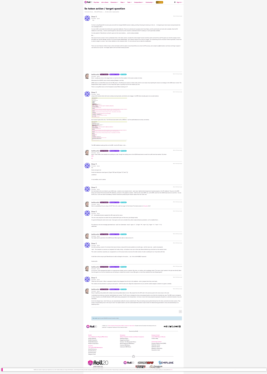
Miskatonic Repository (157, 348)
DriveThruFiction (92, 351)
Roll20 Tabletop (92, 338)
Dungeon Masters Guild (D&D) (159, 343)
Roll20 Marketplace (93, 342)
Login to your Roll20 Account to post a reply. (108, 318)
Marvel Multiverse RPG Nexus (127, 343)
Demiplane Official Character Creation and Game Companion (132, 336)
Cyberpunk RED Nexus (125, 347)
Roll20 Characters (92, 340)
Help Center (132, 325)
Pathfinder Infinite (156, 345)
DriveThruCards (92, 352)
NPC (92, 156)
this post (145, 206)
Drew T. (94, 16)
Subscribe (160, 2)
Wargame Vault (92, 354)
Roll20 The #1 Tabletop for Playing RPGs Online (98, 336)
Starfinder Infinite (156, 346)
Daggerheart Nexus (124, 340)
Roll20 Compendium (93, 343)
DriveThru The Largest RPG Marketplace (95, 346)
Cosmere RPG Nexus (125, 345)
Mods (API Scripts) (98, 12)
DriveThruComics (92, 349)
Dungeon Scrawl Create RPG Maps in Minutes (158, 336)
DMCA (122, 325)
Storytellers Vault (156, 350)
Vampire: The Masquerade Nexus (128, 342)
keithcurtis (95, 74)
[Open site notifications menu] (174, 2)
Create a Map (155, 338)
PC (92, 158)
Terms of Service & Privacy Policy (114, 325)
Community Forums (89, 12)
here (171, 369)
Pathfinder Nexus (124, 338)
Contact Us (127, 325)
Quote (98, 18)
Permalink (93, 18)
